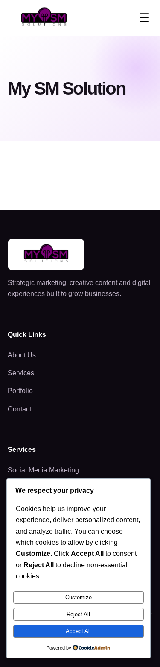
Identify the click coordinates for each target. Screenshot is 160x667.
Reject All (78, 614)
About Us (22, 355)
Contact (19, 409)
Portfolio (20, 390)
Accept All (78, 631)
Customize (78, 597)
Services (21, 373)
